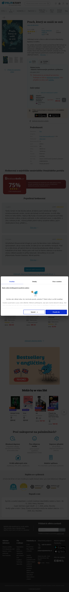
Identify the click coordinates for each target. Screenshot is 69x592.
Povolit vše (56, 312)
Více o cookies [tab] (57, 281)
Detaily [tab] (34, 281)
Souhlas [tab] (12, 281)
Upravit (33, 312)
